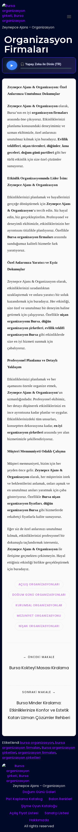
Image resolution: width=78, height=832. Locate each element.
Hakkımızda (39, 820)
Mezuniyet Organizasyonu (39, 616)
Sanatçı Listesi (57, 813)
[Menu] (69, 16)
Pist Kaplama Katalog (24, 798)
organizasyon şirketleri (21, 757)
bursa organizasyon (37, 742)
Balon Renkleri (60, 798)
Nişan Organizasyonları (39, 626)
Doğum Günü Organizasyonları (39, 595)
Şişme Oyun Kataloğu (39, 806)
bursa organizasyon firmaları (33, 745)
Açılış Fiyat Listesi (23, 813)
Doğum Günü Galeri (39, 791)
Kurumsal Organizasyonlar (39, 605)
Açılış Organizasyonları (39, 584)
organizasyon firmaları (37, 752)
